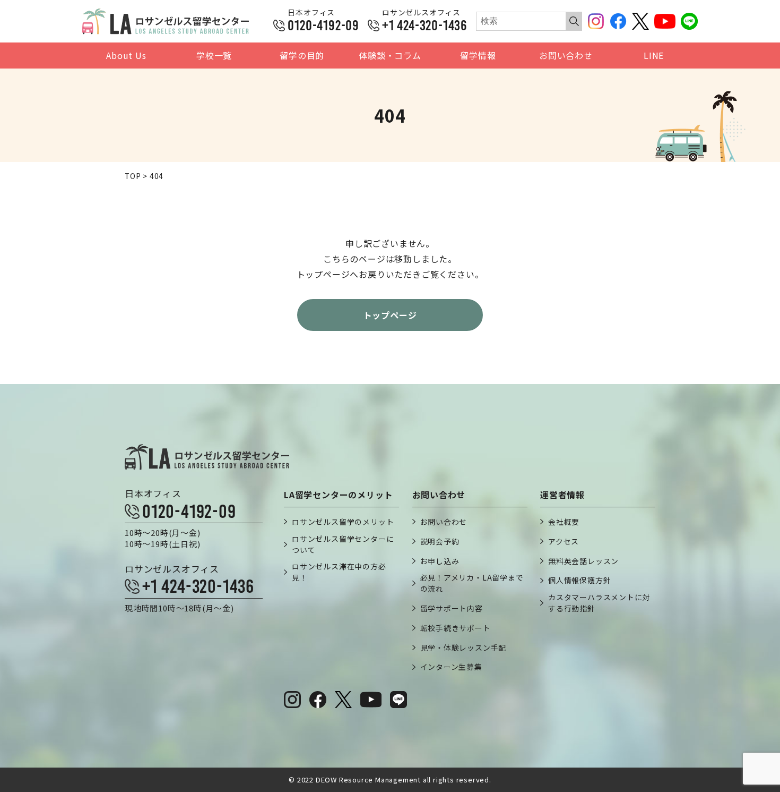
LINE (654, 55)
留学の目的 (302, 55)
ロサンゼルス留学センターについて (343, 544)
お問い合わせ (566, 55)
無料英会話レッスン (583, 561)
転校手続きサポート (455, 628)
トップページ (390, 315)
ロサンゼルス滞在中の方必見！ (339, 572)
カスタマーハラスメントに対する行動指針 (599, 603)
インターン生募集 (451, 666)
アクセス (563, 541)
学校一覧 (214, 55)
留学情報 (478, 55)
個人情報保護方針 (579, 580)
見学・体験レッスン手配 (463, 647)
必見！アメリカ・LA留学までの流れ (472, 583)
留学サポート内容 (451, 608)
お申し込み (440, 561)
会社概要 (563, 521)
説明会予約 (440, 541)
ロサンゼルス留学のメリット (343, 521)
